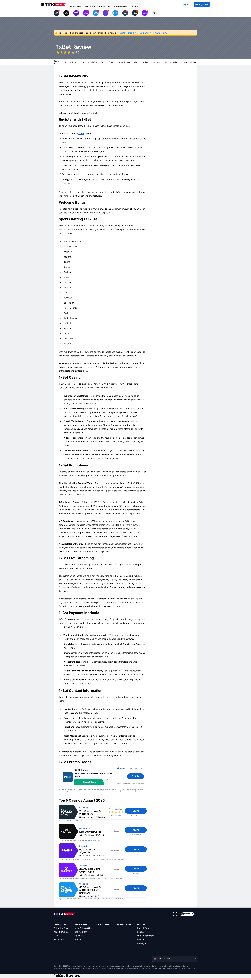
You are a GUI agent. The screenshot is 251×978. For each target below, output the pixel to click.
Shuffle (83, 865)
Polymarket (85, 828)
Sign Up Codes (123, 924)
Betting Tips (60, 924)
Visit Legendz (135, 854)
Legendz (83, 846)
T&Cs (77, 821)
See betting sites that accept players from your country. (142, 33)
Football (141, 924)
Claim (136, 811)
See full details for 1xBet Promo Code (130, 784)
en (188, 4)
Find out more (116, 815)
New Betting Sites (83, 928)
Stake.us (83, 808)
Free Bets (79, 939)
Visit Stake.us (135, 815)
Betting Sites (81, 924)
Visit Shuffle (136, 873)
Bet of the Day (61, 928)
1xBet (81, 133)
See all (154, 13)
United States (163, 958)
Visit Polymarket (135, 835)
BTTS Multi (59, 939)
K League (141, 943)
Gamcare (170, 968)
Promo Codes (102, 924)
